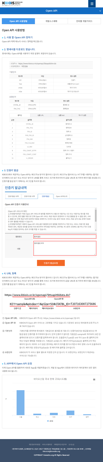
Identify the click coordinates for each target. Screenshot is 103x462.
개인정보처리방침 (34, 445)
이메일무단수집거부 (60, 445)
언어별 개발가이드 (84, 21)
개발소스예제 (51, 21)
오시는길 (71, 445)
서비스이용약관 (47, 445)
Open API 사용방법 (18, 21)
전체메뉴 (92, 3)
